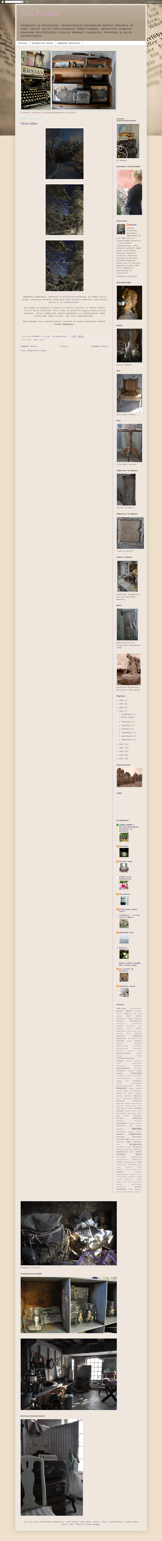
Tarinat (131, 1164)
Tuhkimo (120, 1172)
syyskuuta (126, 725)
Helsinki (130, 1026)
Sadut (128, 1142)
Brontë (119, 1013)
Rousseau (120, 1137)
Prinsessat (121, 1123)
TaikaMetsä (127, 1162)
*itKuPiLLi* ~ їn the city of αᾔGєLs (129, 916)
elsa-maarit (124, 894)
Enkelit (120, 1021)
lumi (35, 340)
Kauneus (138, 1041)
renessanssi (121, 1132)
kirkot (139, 1053)
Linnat (119, 1073)
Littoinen (136, 1073)
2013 (121, 755)
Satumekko (137, 1147)
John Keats (131, 1031)
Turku (139, 1177)
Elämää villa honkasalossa (125, 878)
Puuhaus (139, 1123)
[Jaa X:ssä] (77, 336)
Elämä (130, 1018)
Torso (139, 1169)
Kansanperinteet (135, 1038)
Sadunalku (120, 1142)
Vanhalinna (137, 1182)
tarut (139, 1164)
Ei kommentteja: (60, 336)
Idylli (129, 1028)
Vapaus (119, 1184)
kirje (139, 1051)
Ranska (137, 1128)
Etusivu (22, 43)
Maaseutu (121, 1088)
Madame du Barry (124, 1093)
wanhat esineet (134, 1192)
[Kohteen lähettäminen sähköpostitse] (73, 336)
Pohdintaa (137, 1118)
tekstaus (128, 1167)
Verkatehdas (137, 1184)
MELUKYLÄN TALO (126, 933)
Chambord (127, 1013)
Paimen (126, 1116)
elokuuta (125, 729)
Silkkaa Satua (129, 1154)
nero (140, 1111)
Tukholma (138, 1172)
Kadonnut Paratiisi (68, 43)
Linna (139, 1071)
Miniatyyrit (131, 1106)
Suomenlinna (137, 1159)
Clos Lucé (137, 1013)
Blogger (96, 1524)
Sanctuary (123, 846)
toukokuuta (127, 733)
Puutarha (120, 1126)
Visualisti (121, 1189)
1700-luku (121, 1008)
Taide (119, 1162)
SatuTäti (138, 1149)
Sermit (139, 1152)
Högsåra (119, 1028)
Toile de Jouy (130, 1169)
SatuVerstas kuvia (42, 43)
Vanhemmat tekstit (99, 346)
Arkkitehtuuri (136, 1008)
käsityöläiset (123, 1068)
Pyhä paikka (135, 1126)
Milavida (120, 1106)
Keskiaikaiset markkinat (129, 1048)
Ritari (139, 1132)
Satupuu (119, 1149)
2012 (121, 759)
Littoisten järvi (123, 1076)
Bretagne (138, 1011)
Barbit (129, 1011)
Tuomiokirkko (121, 1177)
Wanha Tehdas (121, 1192)
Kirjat (130, 1051)
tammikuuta (127, 740)
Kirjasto (120, 1051)
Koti (140, 1056)
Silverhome (120, 1157)
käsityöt (138, 1068)
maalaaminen (137, 1083)
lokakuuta (126, 722)
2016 (121, 744)
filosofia (120, 1023)
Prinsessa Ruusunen (129, 1121)
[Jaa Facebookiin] (80, 336)
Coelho (119, 1016)
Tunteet (132, 1174)
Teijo (118, 1167)
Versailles (120, 1187)
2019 (121, 704)
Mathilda (120, 1103)
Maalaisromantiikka (124, 1086)
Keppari (119, 1043)
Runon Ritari (136, 1139)
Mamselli (138, 1096)
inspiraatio (121, 1031)
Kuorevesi (138, 1061)
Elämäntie (138, 1018)
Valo (129, 1182)
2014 (121, 751)
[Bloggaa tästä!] (75, 336)
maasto (131, 1088)
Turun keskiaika (124, 1179)
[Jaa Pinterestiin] (82, 336)
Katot (129, 1041)
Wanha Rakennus (135, 1189)
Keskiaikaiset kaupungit (129, 1046)
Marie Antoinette (124, 1098)
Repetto (131, 1132)
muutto (131, 1108)
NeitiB (128, 1111)
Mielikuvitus (136, 1103)
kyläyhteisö (137, 1063)
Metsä (127, 1103)
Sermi (131, 1152)
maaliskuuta (127, 736)
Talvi (42, 340)
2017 (121, 711)
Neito (134, 1111)
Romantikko (135, 1134)
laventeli (121, 1071)
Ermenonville (136, 1021)
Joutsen (119, 1033)
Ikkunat (139, 1028)
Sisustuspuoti (122, 1159)
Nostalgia (132, 1113)
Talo (134, 1162)
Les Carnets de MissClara (126, 970)
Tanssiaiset (121, 1164)
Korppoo (119, 1056)
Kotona (128, 1061)
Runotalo (123, 948)
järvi (128, 1033)
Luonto (119, 1083)
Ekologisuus (121, 1018)
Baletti (120, 1011)
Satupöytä (128, 1149)
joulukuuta (127, 714)
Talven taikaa (28, 123)
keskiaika (138, 1043)
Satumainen (135, 1144)
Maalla (139, 1086)
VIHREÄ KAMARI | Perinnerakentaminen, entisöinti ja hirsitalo (129, 828)
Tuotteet (131, 1177)
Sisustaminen (136, 1157)
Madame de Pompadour (132, 1091)
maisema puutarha (124, 1096)
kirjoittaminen (123, 1053)
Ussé (125, 1182)
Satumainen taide (123, 1147)
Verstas (138, 1187)
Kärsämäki (138, 1066)
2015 (121, 748)
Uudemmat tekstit (29, 346)
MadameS (132, 225)
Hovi (140, 1026)
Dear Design (134, 1016)
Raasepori (120, 1129)
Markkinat (137, 1101)
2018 (121, 708)
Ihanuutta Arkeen (127, 986)
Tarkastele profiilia (126, 276)
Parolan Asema (125, 862)
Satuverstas (122, 1152)
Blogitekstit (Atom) (37, 351)
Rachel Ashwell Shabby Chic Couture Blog (129, 964)
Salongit (138, 1142)
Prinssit (131, 1123)
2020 (121, 700)
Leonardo (131, 1071)
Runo (128, 1139)
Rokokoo (120, 1134)
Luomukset (137, 1081)
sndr (71, 1524)
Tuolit (139, 1174)
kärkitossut (121, 1066)
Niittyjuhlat (121, 1113)
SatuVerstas (39, 13)
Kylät (118, 1063)
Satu (118, 1144)
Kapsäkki (120, 1041)
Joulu (139, 1031)
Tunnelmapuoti (122, 1174)
